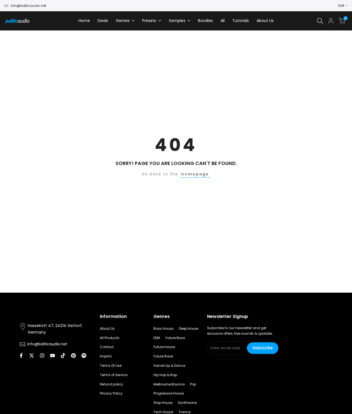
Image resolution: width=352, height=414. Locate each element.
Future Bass (175, 337)
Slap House (162, 402)
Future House (164, 347)
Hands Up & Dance (169, 365)
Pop (193, 384)
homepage (195, 174)
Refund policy (111, 384)
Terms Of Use (111, 365)
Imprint (106, 356)
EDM (156, 337)
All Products (109, 337)
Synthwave (187, 402)
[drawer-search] (320, 21)
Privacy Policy (111, 393)
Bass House (163, 328)
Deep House (188, 328)
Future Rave (163, 356)
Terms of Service (113, 375)
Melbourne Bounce (169, 384)
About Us (107, 328)
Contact (107, 347)
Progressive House (168, 393)
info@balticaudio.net (28, 5)
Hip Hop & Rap (165, 375)
